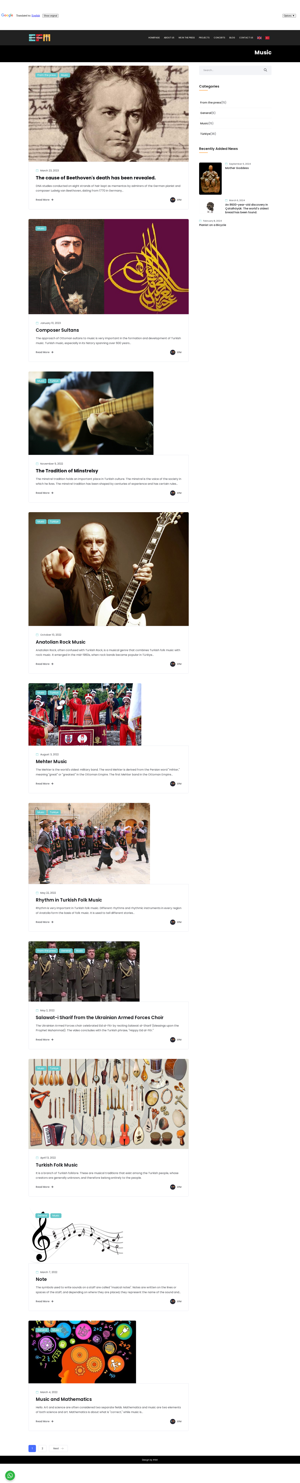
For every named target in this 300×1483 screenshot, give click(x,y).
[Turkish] (267, 38)
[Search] (265, 70)
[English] (259, 38)
